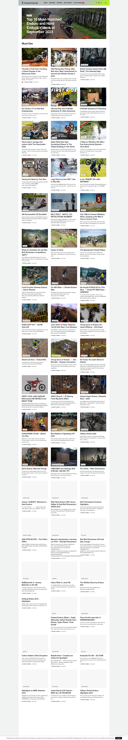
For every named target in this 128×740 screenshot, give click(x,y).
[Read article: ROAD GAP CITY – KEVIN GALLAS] (35, 313)
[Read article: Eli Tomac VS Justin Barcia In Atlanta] (93, 348)
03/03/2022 (93, 155)
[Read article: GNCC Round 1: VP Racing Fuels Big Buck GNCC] (64, 384)
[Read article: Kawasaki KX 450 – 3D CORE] (93, 644)
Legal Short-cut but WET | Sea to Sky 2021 (63, 180)
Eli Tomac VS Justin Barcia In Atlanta (92, 360)
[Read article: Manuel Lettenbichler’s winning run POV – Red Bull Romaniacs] (64, 527)
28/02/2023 (93, 79)
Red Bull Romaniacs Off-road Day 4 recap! (92, 540)
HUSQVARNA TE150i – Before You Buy (34, 434)
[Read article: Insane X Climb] (64, 238)
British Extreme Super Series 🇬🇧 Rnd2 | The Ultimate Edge (93, 70)
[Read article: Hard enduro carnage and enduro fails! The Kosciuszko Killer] (35, 130)
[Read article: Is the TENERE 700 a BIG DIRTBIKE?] (93, 167)
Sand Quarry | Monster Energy (34, 468)
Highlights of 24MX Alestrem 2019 (33, 691)
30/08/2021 (93, 190)
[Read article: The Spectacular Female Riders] (93, 238)
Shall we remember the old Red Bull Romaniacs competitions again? (34, 252)
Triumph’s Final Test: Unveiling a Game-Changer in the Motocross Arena (34, 71)
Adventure (25, 104)
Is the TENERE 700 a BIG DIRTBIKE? (90, 180)
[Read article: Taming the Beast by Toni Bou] (35, 167)
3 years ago (40, 35)
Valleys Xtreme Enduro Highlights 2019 (89, 691)
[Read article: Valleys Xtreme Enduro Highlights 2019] (93, 678)
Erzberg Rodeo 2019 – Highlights (31, 599)
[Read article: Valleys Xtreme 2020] (93, 422)
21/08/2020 (34, 299)
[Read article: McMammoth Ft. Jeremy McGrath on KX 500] (35, 570)
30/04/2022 (93, 117)
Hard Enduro (52, 3)
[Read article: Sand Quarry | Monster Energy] (35, 456)
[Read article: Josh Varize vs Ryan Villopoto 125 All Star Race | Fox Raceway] (64, 313)
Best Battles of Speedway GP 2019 (63, 434)
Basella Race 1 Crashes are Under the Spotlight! (62, 656)
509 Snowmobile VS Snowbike (34, 214)
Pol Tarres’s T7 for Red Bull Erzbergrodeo (33, 109)
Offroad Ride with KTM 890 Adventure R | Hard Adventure (63, 109)
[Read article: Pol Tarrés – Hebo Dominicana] (93, 456)
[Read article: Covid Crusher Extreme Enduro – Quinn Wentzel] (35, 275)
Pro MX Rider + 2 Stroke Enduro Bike (64, 288)
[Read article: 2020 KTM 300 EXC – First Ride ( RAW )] (35, 527)
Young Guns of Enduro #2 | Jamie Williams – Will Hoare (91, 325)
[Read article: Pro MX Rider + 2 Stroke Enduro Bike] (64, 275)
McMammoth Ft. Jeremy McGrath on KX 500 (31, 583)
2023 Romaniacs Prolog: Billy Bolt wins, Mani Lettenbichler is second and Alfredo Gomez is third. (64, 72)
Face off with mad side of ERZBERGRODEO (90, 618)
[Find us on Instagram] (101, 3)
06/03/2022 (63, 155)
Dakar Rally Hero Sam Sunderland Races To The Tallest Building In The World (63, 144)
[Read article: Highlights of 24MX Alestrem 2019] (35, 678)
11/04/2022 (34, 155)
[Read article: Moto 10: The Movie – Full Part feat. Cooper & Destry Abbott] (35, 713)
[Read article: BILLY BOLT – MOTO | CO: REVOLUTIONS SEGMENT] (64, 202)
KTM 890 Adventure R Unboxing (93, 108)
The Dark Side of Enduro (61, 725)
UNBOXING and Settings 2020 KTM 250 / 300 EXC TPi (63, 469)
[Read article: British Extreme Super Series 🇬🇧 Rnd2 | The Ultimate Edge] (93, 57)
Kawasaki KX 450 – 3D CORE (91, 655)
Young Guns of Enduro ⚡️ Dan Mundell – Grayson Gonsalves (63, 360)
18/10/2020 (63, 258)
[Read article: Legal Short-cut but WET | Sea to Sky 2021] (64, 167)
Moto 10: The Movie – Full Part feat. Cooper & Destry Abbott (34, 726)
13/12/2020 (93, 225)
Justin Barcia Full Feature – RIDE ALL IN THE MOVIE (62, 691)
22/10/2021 (63, 190)
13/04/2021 (34, 222)
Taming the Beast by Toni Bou (34, 179)
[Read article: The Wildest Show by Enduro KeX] (93, 570)
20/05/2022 (63, 117)
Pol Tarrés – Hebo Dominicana (92, 468)
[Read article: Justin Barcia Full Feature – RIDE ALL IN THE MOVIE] (64, 678)
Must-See (29, 15)
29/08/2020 (93, 258)
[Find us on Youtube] (98, 3)
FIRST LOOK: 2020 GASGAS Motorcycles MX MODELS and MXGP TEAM (34, 398)
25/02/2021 (63, 225)
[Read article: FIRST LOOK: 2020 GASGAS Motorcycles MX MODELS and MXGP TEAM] (35, 384)
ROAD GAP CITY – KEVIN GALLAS (32, 325)
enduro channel (56, 355)
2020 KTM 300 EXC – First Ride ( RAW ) (35, 540)
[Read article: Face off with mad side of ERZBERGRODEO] (93, 605)
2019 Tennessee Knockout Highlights (90, 503)
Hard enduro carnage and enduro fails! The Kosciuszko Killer (34, 144)
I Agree (119, 738)
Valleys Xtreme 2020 (88, 433)
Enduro (45, 3)
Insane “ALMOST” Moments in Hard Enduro (34, 503)
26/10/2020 (34, 263)
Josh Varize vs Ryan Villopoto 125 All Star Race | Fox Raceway (64, 325)
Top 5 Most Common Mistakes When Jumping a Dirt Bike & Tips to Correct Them (92, 216)
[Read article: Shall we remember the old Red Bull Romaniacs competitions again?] (35, 238)
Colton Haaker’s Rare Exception (35, 655)
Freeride (25, 464)
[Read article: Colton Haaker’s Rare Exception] (35, 644)
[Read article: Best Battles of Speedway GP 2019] (64, 422)
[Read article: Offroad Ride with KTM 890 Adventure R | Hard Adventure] (64, 97)
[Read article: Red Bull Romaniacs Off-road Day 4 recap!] (93, 527)
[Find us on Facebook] (96, 3)
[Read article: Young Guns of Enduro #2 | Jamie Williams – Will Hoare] (93, 313)
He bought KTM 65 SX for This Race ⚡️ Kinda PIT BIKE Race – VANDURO (93, 289)
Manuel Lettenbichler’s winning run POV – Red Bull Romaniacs (64, 540)
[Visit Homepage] (32, 3)
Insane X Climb (57, 250)
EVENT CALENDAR (79, 3)
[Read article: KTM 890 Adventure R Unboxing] (93, 97)
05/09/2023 (36, 82)
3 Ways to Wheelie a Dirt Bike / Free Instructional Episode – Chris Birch (92, 144)
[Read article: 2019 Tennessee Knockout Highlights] (93, 490)
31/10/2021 (34, 187)
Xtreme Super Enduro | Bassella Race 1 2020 (93, 397)
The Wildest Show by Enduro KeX (92, 583)
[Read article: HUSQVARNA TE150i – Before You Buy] (35, 422)
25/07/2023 (63, 84)
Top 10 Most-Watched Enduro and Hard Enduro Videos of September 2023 (44, 25)
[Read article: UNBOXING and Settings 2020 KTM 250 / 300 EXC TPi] (64, 456)
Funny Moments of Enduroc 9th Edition (93, 726)
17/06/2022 (34, 117)
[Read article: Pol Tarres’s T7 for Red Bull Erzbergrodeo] (35, 97)
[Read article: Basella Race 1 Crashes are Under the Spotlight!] (64, 644)
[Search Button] (105, 3)
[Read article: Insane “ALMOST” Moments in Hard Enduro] (35, 490)
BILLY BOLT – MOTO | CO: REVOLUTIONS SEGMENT (62, 215)
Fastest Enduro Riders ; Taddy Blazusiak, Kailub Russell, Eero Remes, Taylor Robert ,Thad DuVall (63, 621)
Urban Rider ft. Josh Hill (60, 582)
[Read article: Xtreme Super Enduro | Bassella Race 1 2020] (93, 384)
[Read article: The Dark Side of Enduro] (64, 713)
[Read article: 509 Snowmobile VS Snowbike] (35, 202)
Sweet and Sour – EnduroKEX (34, 359)
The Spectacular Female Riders (92, 250)
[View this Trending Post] (22, 82)
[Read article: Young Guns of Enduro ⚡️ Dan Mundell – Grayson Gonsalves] (64, 348)
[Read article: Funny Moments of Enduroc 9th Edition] (93, 713)
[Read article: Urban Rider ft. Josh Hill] (64, 570)
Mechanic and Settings (57, 464)
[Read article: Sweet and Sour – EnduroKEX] (35, 348)
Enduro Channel (32, 35)
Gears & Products (68, 3)
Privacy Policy (111, 738)
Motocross (59, 3)
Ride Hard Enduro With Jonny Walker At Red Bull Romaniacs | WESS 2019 (64, 504)
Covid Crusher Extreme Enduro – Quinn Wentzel (34, 288)
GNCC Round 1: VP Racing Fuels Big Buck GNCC (62, 397)
